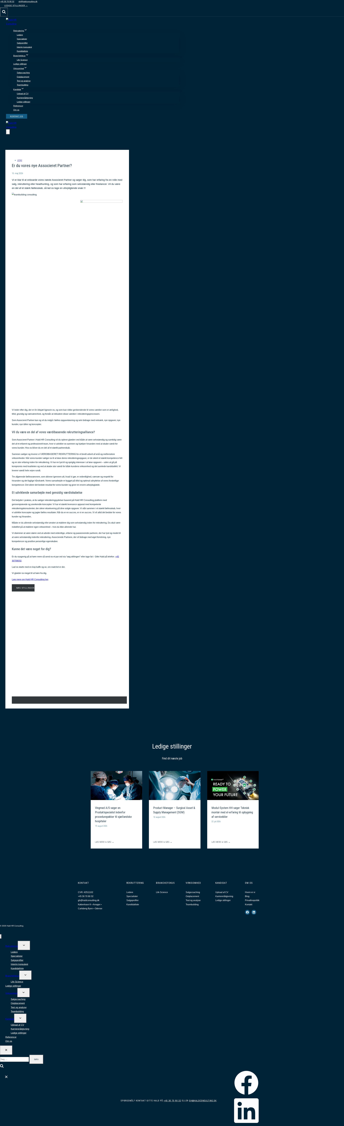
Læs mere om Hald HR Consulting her (30, 579)
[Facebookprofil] (246, 1094)
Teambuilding (22, 85)
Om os (16, 110)
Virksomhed (11, 993)
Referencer (18, 106)
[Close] (5, 1074)
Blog (247, 896)
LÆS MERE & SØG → (104, 842)
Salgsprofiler (22, 43)
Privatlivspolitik (252, 900)
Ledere (20, 35)
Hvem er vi (250, 892)
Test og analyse (24, 81)
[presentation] (116, 785)
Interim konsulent (24, 47)
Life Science (22, 60)
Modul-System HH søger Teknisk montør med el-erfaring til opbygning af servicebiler (232, 812)
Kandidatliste (22, 51)
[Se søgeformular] (4, 12)
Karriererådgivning (25, 97)
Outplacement (23, 77)
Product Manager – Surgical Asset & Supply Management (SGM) (174, 810)
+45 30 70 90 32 (85, 896)
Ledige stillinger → (16, 5)
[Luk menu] (0, 936)
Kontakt (248, 904)
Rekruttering (11, 946)
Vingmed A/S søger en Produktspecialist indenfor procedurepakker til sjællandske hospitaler (113, 814)
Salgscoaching (23, 72)
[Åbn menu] (8, 131)
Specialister (22, 39)
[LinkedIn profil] (246, 1124)
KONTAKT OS (16, 116)
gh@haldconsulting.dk (88, 900)
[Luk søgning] (6, 1050)
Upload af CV (22, 93)
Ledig (19, 160)
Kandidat (9, 1019)
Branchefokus (12, 976)
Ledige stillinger (20, 64)
